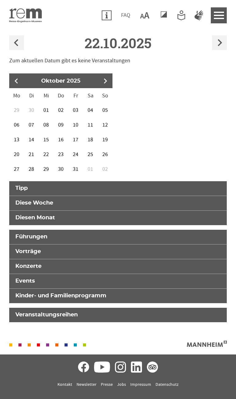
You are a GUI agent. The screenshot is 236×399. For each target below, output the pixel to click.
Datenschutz (167, 384)
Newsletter (86, 384)
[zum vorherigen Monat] (16, 80)
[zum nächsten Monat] (105, 80)
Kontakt (64, 384)
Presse (107, 384)
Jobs (121, 384)
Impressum (140, 384)
